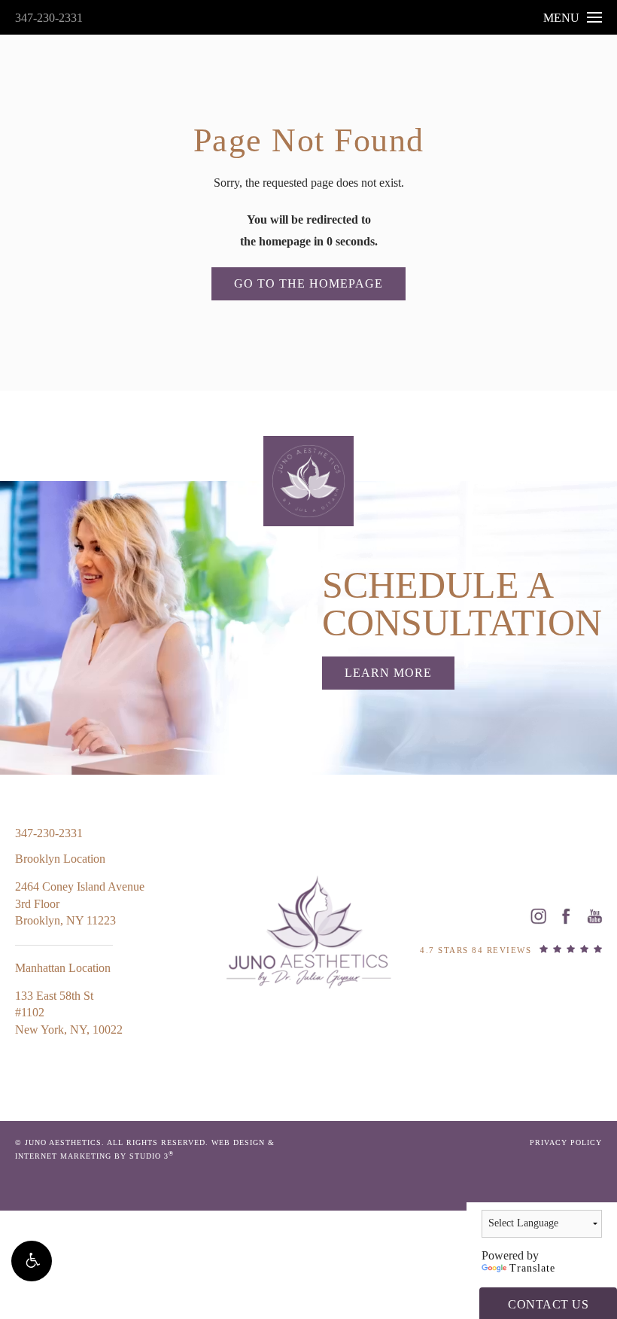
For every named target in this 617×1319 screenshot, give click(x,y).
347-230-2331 (49, 17)
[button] (31, 1261)
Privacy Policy (566, 1142)
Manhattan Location (63, 967)
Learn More (388, 672)
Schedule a (462, 603)
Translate (532, 1268)
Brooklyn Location (60, 858)
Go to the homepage (308, 283)
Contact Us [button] (548, 1304)
